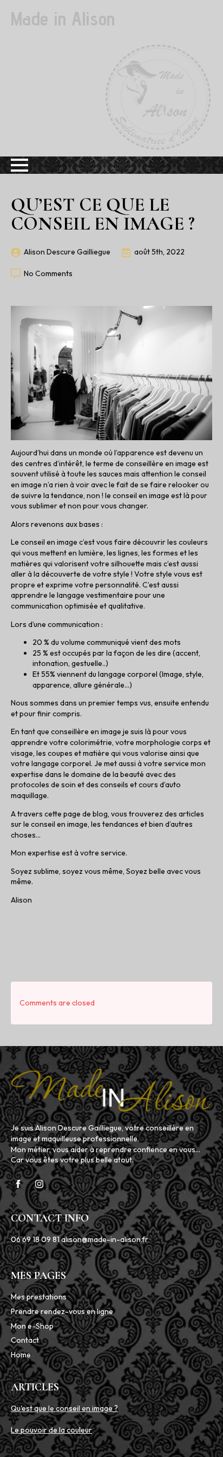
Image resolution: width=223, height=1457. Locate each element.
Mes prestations (39, 1297)
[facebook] (18, 1184)
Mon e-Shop (32, 1326)
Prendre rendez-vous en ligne (62, 1311)
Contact (25, 1340)
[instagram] (39, 1184)
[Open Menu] (19, 165)
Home (21, 1355)
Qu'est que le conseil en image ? (64, 1408)
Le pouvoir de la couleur (51, 1430)
